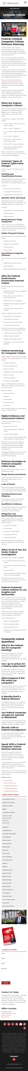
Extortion (5, 850)
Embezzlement (6, 847)
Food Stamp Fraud (7, 860)
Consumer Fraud (6, 830)
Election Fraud (6, 840)
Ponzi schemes (8, 250)
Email (3, 963)
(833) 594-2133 (14, 9)
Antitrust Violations (8, 802)
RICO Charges (6, 893)
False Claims (5, 853)
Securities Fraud (7, 896)
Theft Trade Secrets (8, 906)
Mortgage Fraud (7, 883)
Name (3, 953)
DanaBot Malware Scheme (11, 791)
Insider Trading (6, 876)
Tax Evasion (5, 903)
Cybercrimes (5, 820)
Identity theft (16, 128)
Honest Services (7, 873)
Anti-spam (20, 1067)
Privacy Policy (14, 1067)
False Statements (7, 856)
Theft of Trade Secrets (10, 783)
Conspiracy (5, 827)
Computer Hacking (6, 818)
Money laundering (18, 144)
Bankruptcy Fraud (7, 805)
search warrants (21, 153)
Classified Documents (8, 812)
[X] (14, 1059)
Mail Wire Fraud (6, 879)
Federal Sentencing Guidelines (11, 358)
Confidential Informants (10, 788)
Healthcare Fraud (7, 870)
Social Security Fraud (8, 899)
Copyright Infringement (10, 786)
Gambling (5, 866)
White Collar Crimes (10, 795)
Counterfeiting (6, 837)
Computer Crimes (7, 815)
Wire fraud (16, 136)
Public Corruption (7, 889)
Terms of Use (8, 1067)
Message (4, 968)
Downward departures (10, 537)
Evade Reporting (7, 843)
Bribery (4, 809)
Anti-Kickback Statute (8, 799)
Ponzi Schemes (6, 886)
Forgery (4, 863)
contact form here (17, 97)
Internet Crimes (8, 780)
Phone (3, 958)
